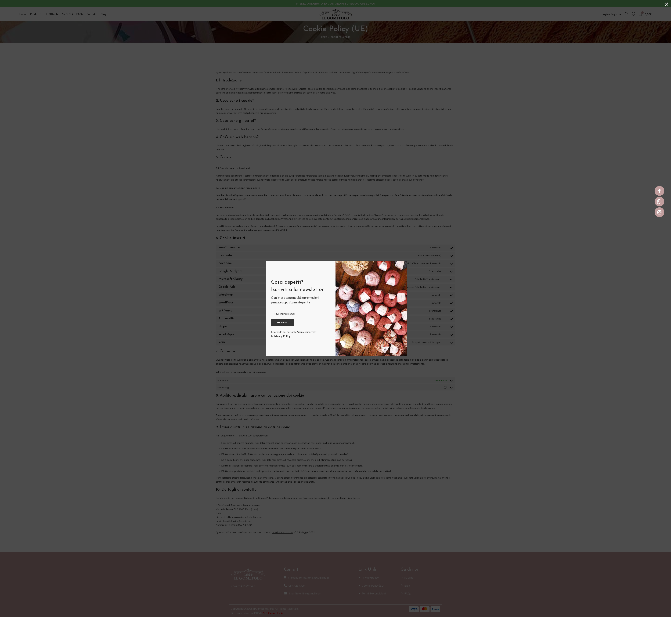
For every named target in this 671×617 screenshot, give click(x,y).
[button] (659, 191)
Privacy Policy (282, 336)
